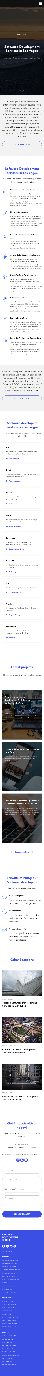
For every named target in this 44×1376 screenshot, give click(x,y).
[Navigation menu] (40, 3)
